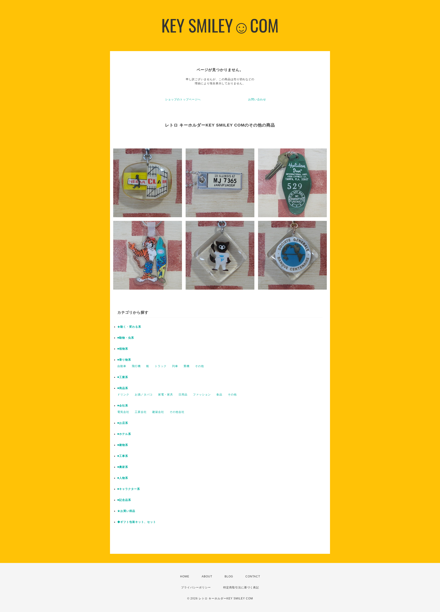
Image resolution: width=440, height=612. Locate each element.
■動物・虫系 (125, 337)
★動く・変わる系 (129, 326)
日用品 (183, 394)
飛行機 (136, 366)
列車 (175, 366)
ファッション (202, 394)
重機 (187, 366)
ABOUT (207, 576)
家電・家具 (165, 394)
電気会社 (123, 412)
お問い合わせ (257, 99)
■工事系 (122, 456)
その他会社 (177, 412)
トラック (161, 366)
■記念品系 (124, 500)
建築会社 (158, 412)
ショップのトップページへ (183, 99)
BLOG (229, 576)
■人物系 (122, 478)
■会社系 (122, 405)
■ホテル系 (124, 434)
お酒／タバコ (144, 394)
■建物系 (122, 445)
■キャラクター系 (128, 489)
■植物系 (122, 348)
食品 (219, 394)
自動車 (121, 366)
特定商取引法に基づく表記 (241, 587)
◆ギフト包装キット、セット (136, 522)
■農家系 (122, 467)
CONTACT (252, 576)
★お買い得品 (126, 511)
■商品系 (122, 388)
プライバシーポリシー (196, 587)
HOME (184, 576)
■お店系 (122, 423)
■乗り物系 (124, 359)
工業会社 (141, 412)
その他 (199, 366)
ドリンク (123, 394)
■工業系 (122, 377)
